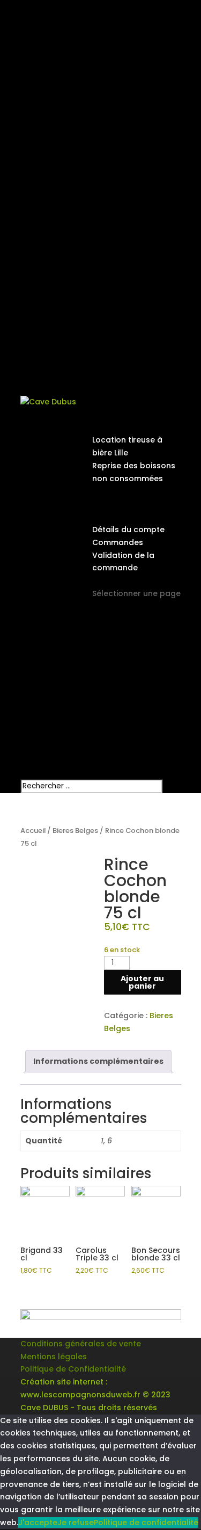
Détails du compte (128, 529)
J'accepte (37, 1522)
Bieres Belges (75, 830)
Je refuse (75, 1522)
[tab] (98, 1061)
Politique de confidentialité (146, 1522)
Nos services (117, 427)
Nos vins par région (130, 491)
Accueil (33, 830)
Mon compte (117, 516)
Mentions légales (53, 1356)
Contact (108, 580)
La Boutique (115, 503)
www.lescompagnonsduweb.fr (80, 1394)
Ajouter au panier (142, 982)
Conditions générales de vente (80, 1343)
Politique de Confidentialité (73, 1369)
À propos (110, 414)
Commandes (117, 542)
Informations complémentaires (98, 1061)
